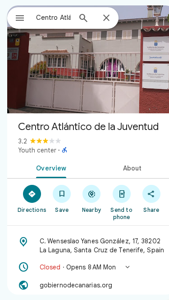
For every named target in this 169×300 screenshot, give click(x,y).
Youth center (37, 150)
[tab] (49, 167)
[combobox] (53, 17)
